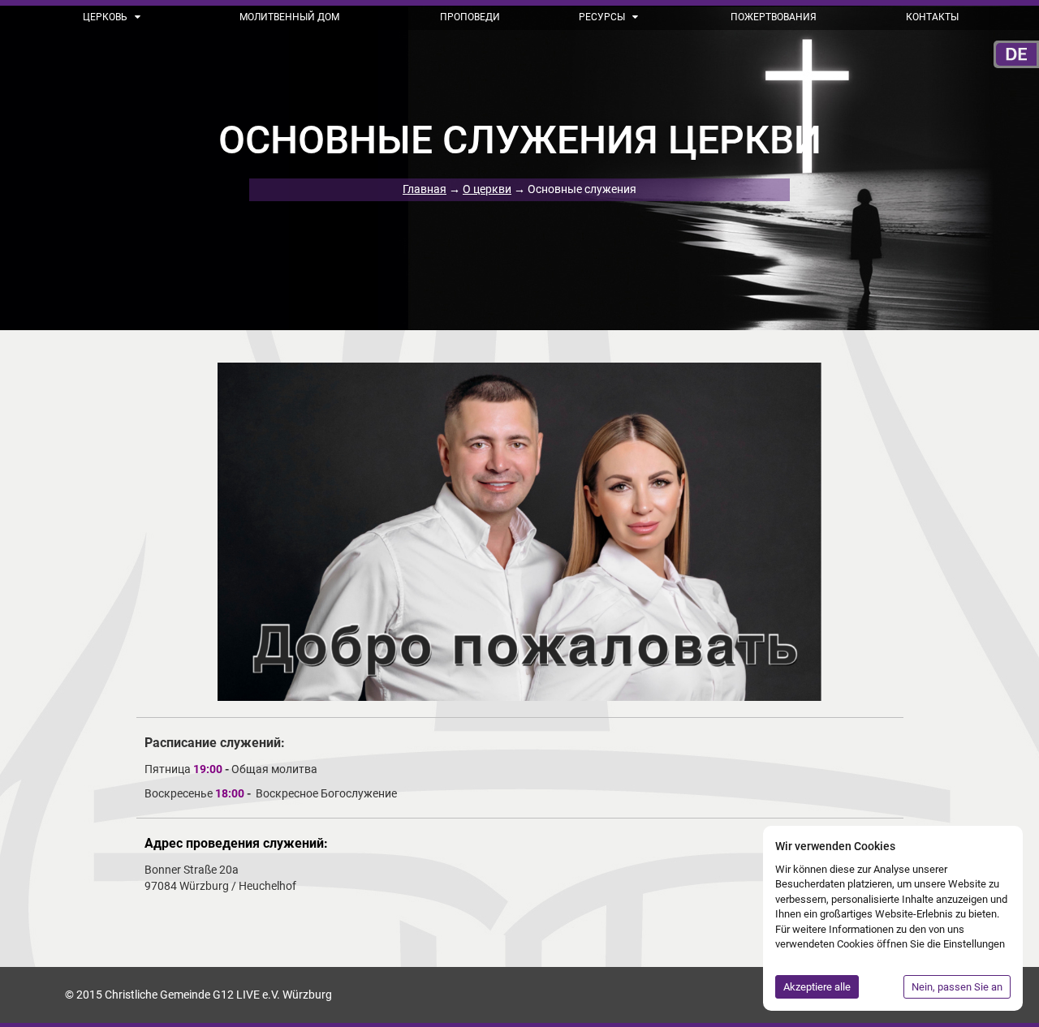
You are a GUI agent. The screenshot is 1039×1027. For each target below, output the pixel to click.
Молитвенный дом (289, 17)
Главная (424, 189)
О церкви (487, 189)
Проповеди (470, 17)
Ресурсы (603, 17)
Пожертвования (774, 17)
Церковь (106, 17)
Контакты (932, 17)
